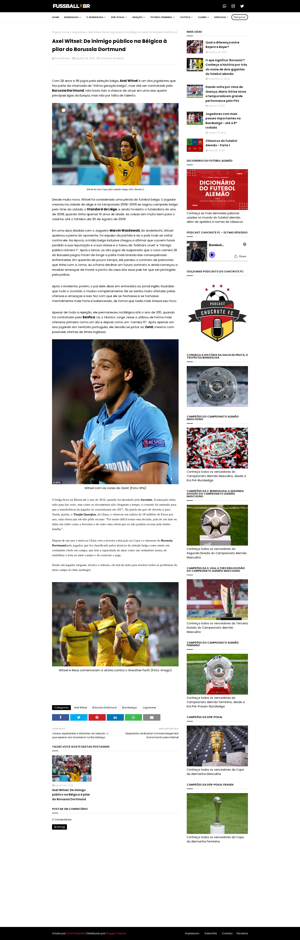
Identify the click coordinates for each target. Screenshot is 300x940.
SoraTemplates (75, 933)
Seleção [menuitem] (137, 17)
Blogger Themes (116, 933)
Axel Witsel (80, 707)
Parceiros (242, 933)
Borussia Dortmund (104, 707)
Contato (227, 933)
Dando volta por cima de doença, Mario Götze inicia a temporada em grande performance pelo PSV (226, 94)
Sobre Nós (210, 933)
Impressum (192, 933)
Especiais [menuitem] (220, 17)
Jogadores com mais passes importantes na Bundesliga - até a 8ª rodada (223, 121)
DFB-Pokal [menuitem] (117, 17)
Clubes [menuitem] (202, 17)
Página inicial (60, 32)
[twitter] (243, 6)
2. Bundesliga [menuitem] (94, 17)
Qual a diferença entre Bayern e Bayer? (222, 44)
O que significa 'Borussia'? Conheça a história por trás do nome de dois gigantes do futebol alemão (226, 67)
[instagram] (234, 6)
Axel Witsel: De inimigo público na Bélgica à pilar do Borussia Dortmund (71, 794)
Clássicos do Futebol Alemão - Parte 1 (221, 143)
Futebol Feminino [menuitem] (161, 17)
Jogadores (79, 32)
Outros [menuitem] (185, 17)
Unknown (64, 58)
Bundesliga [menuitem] (71, 17)
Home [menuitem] (55, 17)
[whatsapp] (226, 6)
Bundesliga (129, 707)
